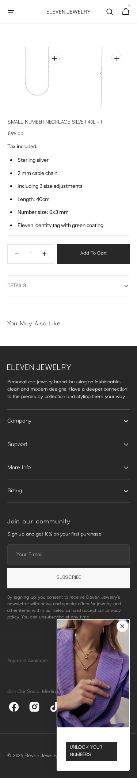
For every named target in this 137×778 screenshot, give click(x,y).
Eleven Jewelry (40, 756)
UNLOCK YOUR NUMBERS (86, 751)
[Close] (122, 626)
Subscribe (68, 578)
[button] (11, 12)
